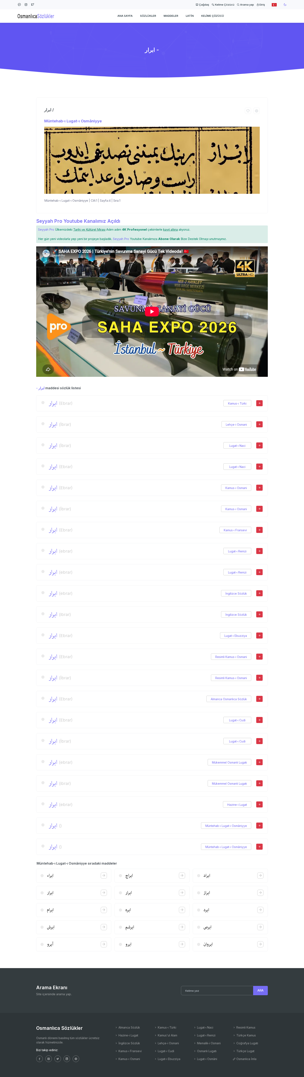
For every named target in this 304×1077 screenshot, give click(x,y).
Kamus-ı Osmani (236, 488)
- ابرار (40, 388)
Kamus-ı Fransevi (235, 530)
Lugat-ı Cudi (237, 720)
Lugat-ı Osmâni (206, 1059)
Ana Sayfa (125, 15)
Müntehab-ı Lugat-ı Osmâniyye (73, 121)
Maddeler (171, 15)
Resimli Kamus (245, 1027)
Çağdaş (203, 4)
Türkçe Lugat (245, 1051)
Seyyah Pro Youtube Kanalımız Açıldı (78, 221)
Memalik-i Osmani (208, 1043)
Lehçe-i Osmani (236, 424)
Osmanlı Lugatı (206, 1051)
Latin (190, 15)
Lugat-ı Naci (237, 445)
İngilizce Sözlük (236, 593)
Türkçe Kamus (246, 1035)
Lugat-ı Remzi (237, 551)
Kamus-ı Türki (237, 403)
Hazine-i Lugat (237, 804)
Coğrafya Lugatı (247, 1043)
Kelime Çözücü (224, 4)
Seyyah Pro (46, 229)
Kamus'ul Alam (167, 1035)
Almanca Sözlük (129, 1027)
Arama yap (246, 4)
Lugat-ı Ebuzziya (235, 635)
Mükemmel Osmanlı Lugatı (229, 762)
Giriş (262, 4)
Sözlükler (148, 15)
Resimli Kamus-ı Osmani (231, 657)
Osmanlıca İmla (246, 1059)
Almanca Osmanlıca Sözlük (229, 699)
